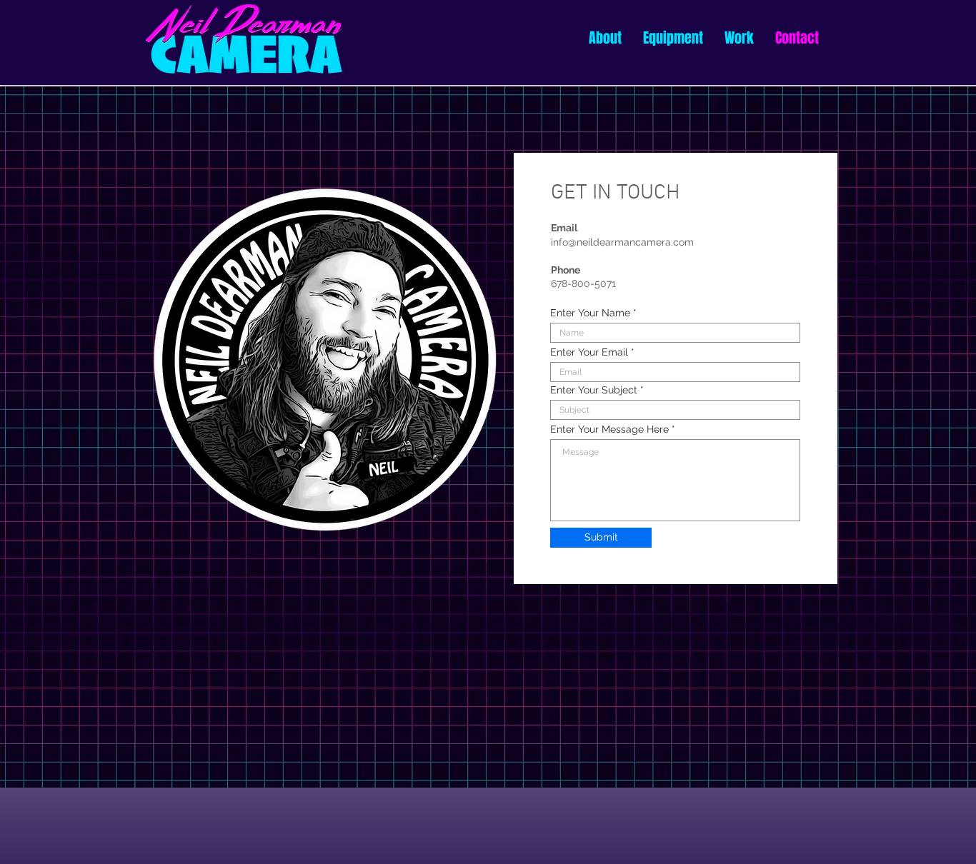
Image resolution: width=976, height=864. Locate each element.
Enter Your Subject (593, 390)
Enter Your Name (590, 313)
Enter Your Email (589, 352)
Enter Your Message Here (609, 429)
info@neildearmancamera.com (622, 242)
